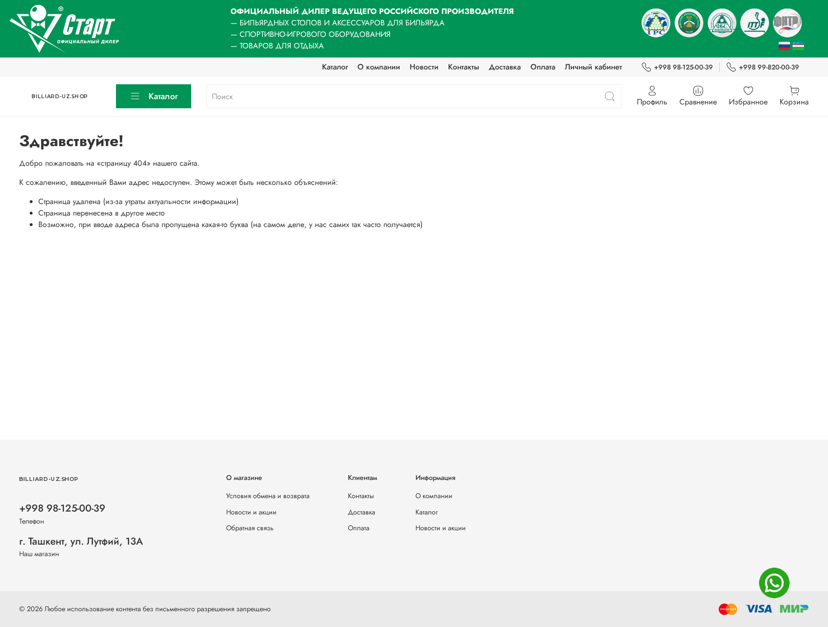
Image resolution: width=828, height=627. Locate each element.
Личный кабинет (593, 66)
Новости (424, 66)
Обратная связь (250, 528)
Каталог (335, 66)
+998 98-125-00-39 (683, 67)
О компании (378, 66)
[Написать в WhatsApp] (774, 583)
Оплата (542, 66)
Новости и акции (251, 512)
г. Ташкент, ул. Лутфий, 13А (81, 541)
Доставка (505, 66)
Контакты (463, 66)
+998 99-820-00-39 (769, 67)
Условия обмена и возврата (268, 496)
